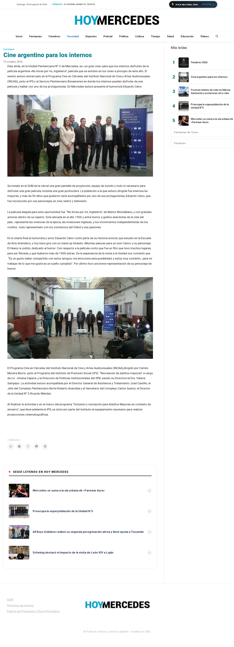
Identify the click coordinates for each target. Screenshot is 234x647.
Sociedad (73, 36)
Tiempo (155, 36)
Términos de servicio (20, 605)
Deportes (91, 36)
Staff (10, 599)
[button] (217, 36)
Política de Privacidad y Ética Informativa (33, 611)
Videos (204, 36)
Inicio (19, 36)
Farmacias (35, 36)
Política (123, 36)
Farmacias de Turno (186, 132)
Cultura (139, 36)
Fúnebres (54, 36)
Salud (170, 36)
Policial (107, 36)
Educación (187, 36)
